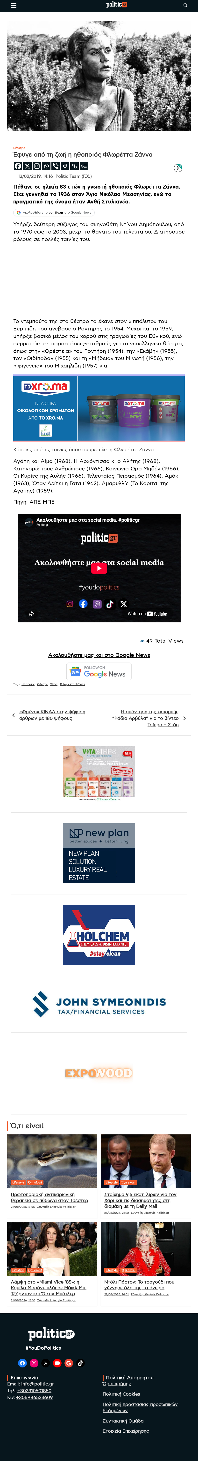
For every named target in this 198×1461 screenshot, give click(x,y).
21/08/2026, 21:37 (23, 1206)
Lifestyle (19, 147)
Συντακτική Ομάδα (123, 1421)
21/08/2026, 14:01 (116, 1294)
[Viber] (55, 166)
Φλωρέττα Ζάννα (72, 684)
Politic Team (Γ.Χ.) (74, 176)
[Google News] (84, 166)
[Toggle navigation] (13, 5)
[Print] (65, 166)
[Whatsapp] (46, 166)
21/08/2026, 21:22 (116, 1212)
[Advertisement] (99, 280)
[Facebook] (18, 166)
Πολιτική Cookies (121, 1394)
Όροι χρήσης (117, 1384)
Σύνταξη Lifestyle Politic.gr (56, 1206)
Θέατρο (42, 684)
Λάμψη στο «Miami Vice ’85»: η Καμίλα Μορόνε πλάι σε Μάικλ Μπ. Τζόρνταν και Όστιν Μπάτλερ (48, 1288)
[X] (27, 166)
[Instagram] (37, 166)
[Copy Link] (74, 166)
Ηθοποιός (28, 684)
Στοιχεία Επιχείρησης (126, 1431)
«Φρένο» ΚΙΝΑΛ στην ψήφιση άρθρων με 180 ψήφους (52, 715)
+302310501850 (34, 1391)
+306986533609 (34, 1397)
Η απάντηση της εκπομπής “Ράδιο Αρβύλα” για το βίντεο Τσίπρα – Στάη (145, 718)
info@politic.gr (37, 1384)
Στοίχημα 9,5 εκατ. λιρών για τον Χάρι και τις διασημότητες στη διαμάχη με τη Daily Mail (140, 1200)
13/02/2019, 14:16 (35, 176)
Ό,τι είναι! (35, 1182)
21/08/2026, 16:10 (23, 1300)
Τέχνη (54, 684)
